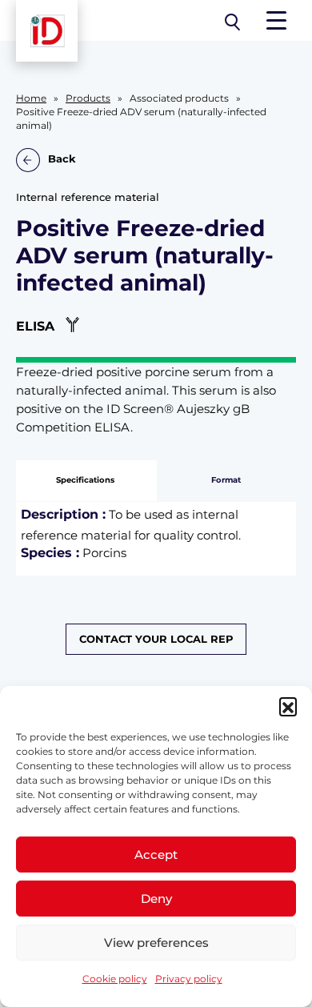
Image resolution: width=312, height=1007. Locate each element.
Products (88, 98)
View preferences (156, 942)
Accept (156, 854)
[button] (288, 706)
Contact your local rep (156, 639)
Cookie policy (114, 979)
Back (62, 159)
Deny (156, 898)
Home (31, 98)
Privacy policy (188, 979)
